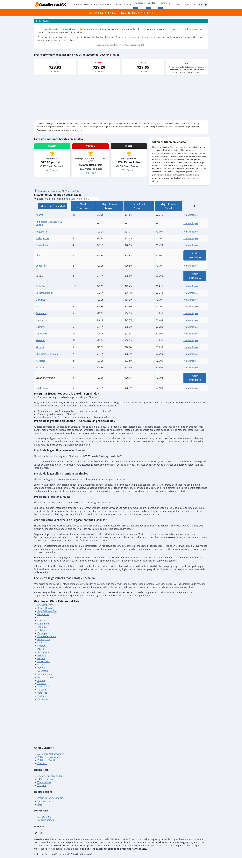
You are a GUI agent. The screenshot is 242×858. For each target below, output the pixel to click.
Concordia (41, 265)
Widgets (41, 785)
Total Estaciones (83, 206)
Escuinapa (41, 313)
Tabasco (41, 683)
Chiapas (41, 620)
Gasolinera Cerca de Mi (49, 775)
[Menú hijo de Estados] (148, 8)
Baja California (45, 608)
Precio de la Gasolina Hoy (86, 4)
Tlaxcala (41, 689)
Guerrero (42, 642)
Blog (179, 4)
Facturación (105, 4)
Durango (42, 633)
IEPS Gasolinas (45, 779)
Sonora (41, 680)
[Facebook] (200, 5)
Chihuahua (43, 623)
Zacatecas (42, 699)
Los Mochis (41, 333)
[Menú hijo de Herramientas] (160, 8)
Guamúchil (41, 320)
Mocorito (40, 347)
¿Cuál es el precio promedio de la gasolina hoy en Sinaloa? (67, 397)
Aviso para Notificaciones (50, 753)
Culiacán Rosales (44, 292)
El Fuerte (40, 299)
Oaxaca (41, 664)
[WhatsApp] (205, 5)
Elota (38, 306)
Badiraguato (42, 238)
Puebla (41, 667)
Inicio (38, 21)
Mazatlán (40, 340)
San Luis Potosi (45, 677)
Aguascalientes (45, 604)
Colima (41, 630)
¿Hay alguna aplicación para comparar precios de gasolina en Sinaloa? (73, 417)
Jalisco (40, 648)
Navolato (40, 360)
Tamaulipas (43, 686)
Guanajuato (43, 639)
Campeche (43, 614)
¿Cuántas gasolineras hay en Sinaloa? (56, 414)
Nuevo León (43, 661)
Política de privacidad (48, 757)
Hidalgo (41, 645)
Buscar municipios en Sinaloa (52, 198)
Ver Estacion (52, 170)
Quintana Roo (44, 674)
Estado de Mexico (46, 636)
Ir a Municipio (190, 214)
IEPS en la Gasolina (123, 4)
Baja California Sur (47, 611)
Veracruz (42, 692)
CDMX (40, 617)
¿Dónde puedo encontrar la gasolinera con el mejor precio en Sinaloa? (73, 411)
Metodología (44, 816)
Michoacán (43, 652)
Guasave (40, 326)
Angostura (41, 231)
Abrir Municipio (195, 255)
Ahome (39, 214)
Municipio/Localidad (53, 206)
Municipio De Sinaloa (47, 353)
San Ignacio (42, 388)
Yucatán (41, 695)
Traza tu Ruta (44, 782)
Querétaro (42, 670)
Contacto (42, 763)
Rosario (40, 367)
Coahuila (42, 626)
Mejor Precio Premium (138, 206)
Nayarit (41, 658)
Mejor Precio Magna (109, 206)
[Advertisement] (121, 98)
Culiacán (40, 286)
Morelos (41, 655)
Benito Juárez (43, 245)
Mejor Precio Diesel (168, 206)
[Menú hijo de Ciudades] (135, 8)
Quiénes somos (45, 819)
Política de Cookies (47, 760)
